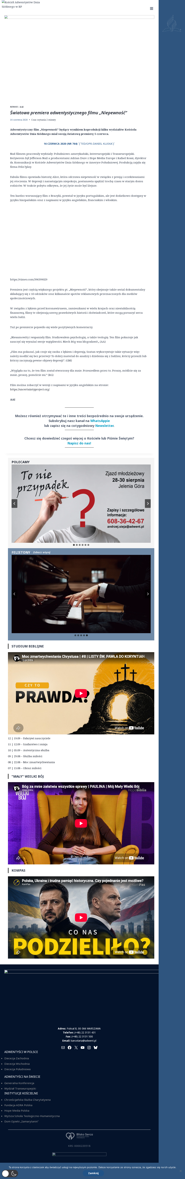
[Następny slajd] (148, 503)
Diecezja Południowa (17, 1069)
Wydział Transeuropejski (20, 1088)
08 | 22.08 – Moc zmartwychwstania (31, 762)
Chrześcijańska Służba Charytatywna (27, 1099)
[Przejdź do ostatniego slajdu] (14, 503)
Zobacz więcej (41, 552)
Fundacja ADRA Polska (18, 1105)
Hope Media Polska (16, 1110)
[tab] (74, 545)
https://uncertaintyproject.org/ (30, 389)
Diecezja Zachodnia (16, 1058)
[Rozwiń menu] (151, 8)
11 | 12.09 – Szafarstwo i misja (28, 744)
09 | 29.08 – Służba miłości (25, 756)
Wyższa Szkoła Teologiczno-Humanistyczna (32, 1116)
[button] (10, 1173)
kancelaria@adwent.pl (83, 1040)
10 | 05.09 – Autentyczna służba (28, 750)
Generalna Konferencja (19, 1083)
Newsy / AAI (17, 107)
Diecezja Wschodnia (17, 1063)
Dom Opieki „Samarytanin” (21, 1121)
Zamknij (93, 1173)
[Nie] (180, 1171)
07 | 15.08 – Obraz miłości (24, 768)
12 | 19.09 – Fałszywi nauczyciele (29, 738)
